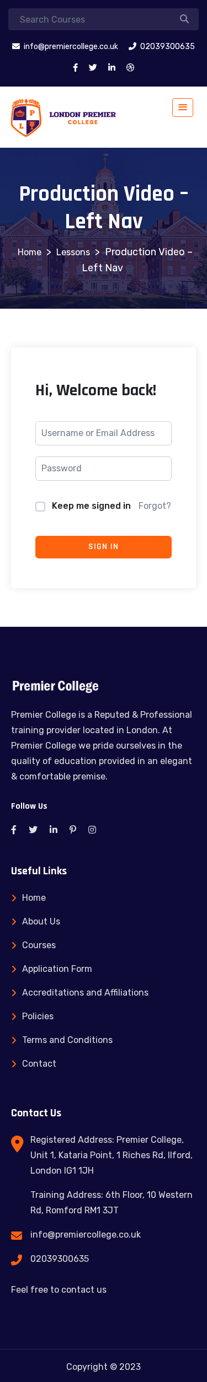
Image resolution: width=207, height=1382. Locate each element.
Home (34, 897)
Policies (38, 1016)
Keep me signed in (91, 506)
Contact (39, 1063)
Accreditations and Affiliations (85, 992)
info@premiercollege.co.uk (85, 1234)
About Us (41, 921)
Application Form (57, 969)
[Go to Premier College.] (29, 252)
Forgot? (155, 506)
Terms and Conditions (67, 1040)
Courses (39, 945)
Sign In (103, 546)
